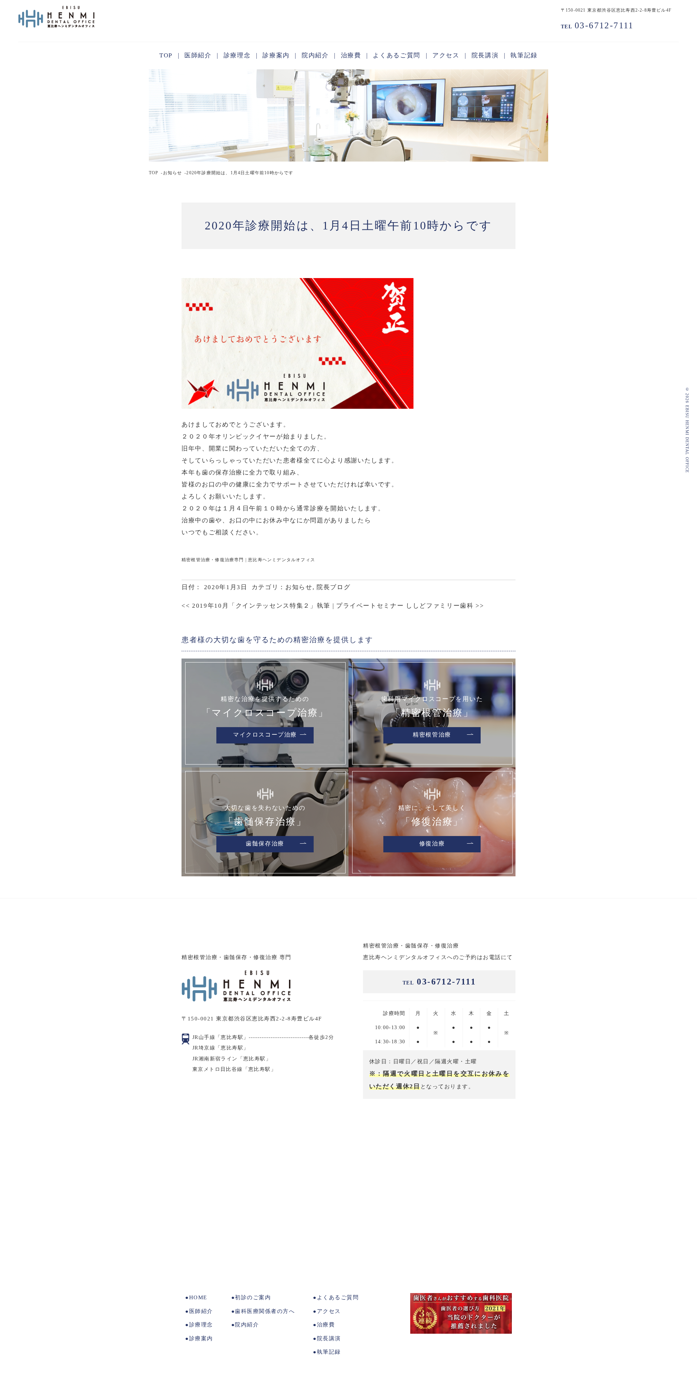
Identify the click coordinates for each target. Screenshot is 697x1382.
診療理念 (201, 1325)
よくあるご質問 (338, 1297)
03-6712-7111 (597, 25)
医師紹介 (201, 1311)
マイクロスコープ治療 (265, 735)
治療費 (326, 1325)
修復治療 (432, 844)
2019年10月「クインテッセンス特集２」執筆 (256, 605)
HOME (198, 1297)
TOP (154, 172)
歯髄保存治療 (265, 844)
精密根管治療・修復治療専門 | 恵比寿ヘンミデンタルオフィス (248, 559)
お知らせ (172, 172)
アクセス (329, 1311)
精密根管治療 (432, 735)
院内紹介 (247, 1325)
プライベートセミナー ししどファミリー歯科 (410, 605)
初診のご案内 (253, 1297)
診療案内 (201, 1338)
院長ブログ (333, 587)
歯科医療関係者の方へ (265, 1311)
